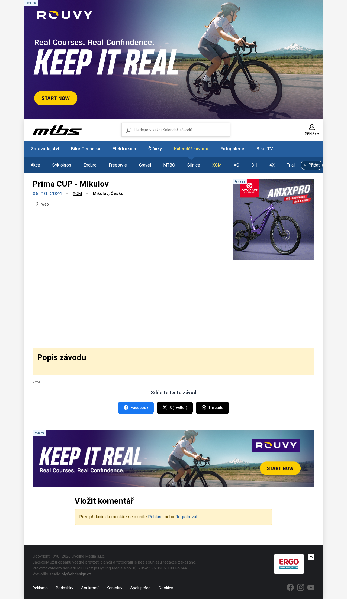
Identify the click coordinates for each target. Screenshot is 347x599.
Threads (215, 407)
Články (155, 148)
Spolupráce (140, 587)
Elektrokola (124, 148)
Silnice (193, 165)
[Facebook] (290, 587)
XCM (216, 165)
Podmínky (64, 587)
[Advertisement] (173, 303)
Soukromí (89, 587)
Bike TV (264, 148)
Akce (35, 165)
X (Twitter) (178, 407)
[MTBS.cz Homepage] (57, 130)
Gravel (145, 165)
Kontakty (114, 587)
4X (272, 165)
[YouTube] (310, 587)
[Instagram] (300, 587)
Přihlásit (156, 516)
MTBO (169, 165)
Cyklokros (61, 165)
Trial (291, 165)
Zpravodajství (45, 148)
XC (236, 165)
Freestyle (118, 165)
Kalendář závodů (191, 148)
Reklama (40, 587)
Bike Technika (85, 148)
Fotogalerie (232, 148)
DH (254, 165)
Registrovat (186, 516)
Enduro (90, 165)
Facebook (139, 407)
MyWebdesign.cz (76, 574)
